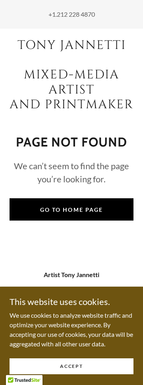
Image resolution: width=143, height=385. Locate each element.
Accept (71, 366)
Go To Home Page (71, 209)
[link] (71, 75)
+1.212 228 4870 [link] (71, 14)
